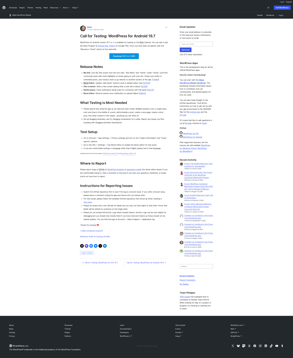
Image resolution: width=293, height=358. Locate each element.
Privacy (12, 336)
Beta (142, 42)
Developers (124, 332)
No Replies (184, 284)
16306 (144, 86)
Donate (179, 332)
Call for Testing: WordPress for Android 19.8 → (146, 262)
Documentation (126, 329)
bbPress (235, 332)
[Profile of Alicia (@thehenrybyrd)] (83, 29)
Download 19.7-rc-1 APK (124, 56)
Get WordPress (282, 8)
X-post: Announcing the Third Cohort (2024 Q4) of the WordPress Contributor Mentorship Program (198, 175)
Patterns (68, 336)
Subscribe (186, 50)
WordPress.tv (126, 336)
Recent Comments (187, 280)
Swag (178, 336)
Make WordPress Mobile (21, 15)
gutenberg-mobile (134, 169)
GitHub (101, 169)
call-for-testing (95, 236)
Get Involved (180, 325)
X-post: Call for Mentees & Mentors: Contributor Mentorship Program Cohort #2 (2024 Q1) (198, 206)
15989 (155, 79)
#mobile (188, 123)
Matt (233, 329)
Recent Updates (187, 276)
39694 (142, 93)
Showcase (68, 325)
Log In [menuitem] (282, 2)
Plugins (67, 332)
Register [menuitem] (289, 2)
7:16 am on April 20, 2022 (95, 29)
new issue (88, 202)
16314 (150, 90)
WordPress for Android (192, 137)
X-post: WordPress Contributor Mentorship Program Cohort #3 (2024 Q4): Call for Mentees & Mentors (198, 186)
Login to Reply (87, 253)
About (11, 325)
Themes (68, 329)
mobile (106, 236)
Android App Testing (106, 46)
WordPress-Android (115, 169)
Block (86, 83)
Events (177, 329)
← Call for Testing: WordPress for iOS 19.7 (100, 262)
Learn (122, 325)
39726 (146, 83)
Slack (204, 123)
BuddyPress (236, 336)
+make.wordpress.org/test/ (91, 231)
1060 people (185, 297)
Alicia (89, 27)
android (84, 236)
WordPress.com (238, 325)
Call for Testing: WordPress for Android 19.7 (117, 36)
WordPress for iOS (190, 133)
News (11, 329)
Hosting (12, 332)
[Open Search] (268, 8)
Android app (195, 112)
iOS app (183, 115)
